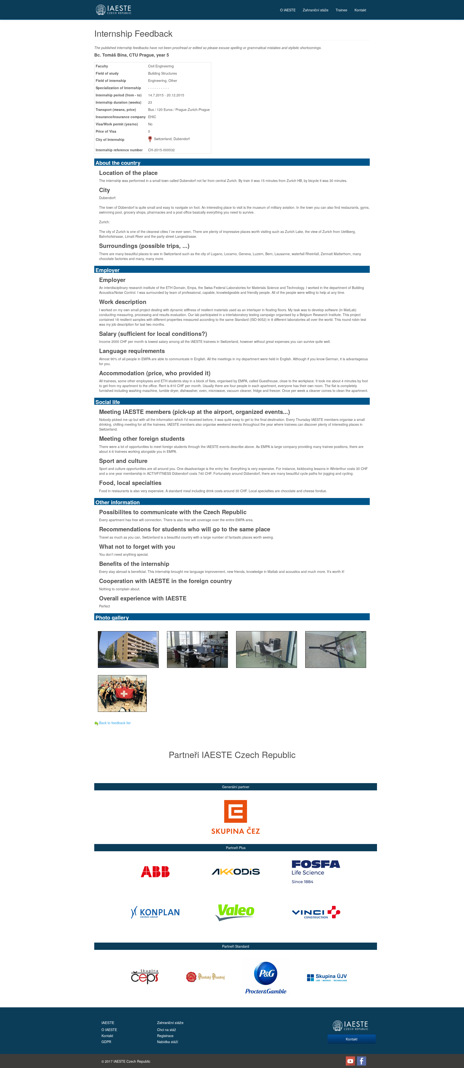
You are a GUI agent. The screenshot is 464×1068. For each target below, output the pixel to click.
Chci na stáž (166, 1029)
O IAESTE (288, 9)
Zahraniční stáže (315, 9)
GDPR (106, 1041)
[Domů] (113, 10)
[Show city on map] (150, 139)
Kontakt (360, 9)
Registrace (165, 1035)
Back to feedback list (114, 722)
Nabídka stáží (167, 1041)
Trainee (341, 9)
